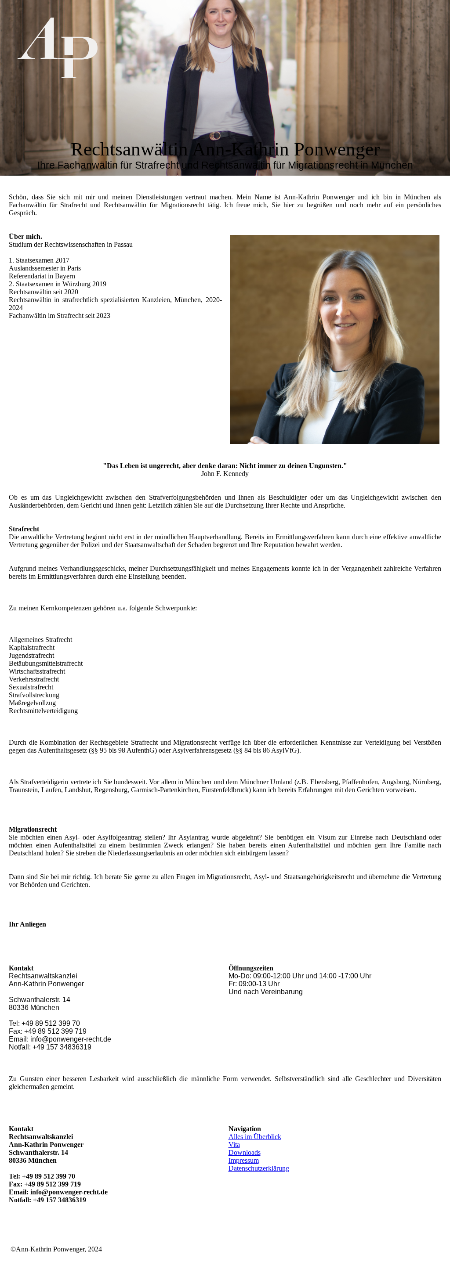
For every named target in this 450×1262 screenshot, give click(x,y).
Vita (234, 1144)
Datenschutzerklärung (259, 1168)
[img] (90, 48)
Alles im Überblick (255, 1136)
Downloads (245, 1152)
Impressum (244, 1160)
